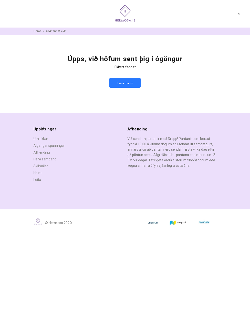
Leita (37, 180)
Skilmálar (40, 166)
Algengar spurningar (49, 145)
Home (37, 31)
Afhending (41, 152)
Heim (37, 173)
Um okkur (40, 139)
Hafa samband (44, 159)
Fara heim (125, 83)
